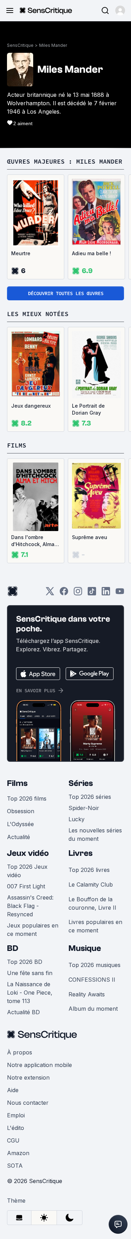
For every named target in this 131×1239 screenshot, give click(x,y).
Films (17, 783)
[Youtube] (120, 593)
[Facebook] (64, 593)
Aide (13, 1090)
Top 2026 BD (24, 961)
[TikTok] (92, 593)
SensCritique (20, 45)
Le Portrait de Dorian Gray (88, 409)
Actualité (18, 836)
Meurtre (20, 253)
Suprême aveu (89, 537)
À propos (19, 1052)
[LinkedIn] (106, 593)
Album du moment (93, 1008)
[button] (120, 10)
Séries (80, 783)
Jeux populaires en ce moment (32, 929)
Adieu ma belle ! (91, 253)
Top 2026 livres (89, 869)
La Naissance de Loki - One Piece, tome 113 (29, 992)
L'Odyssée (20, 824)
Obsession (20, 811)
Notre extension (28, 1077)
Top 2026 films (26, 798)
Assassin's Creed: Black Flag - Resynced (30, 906)
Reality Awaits (86, 994)
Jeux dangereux (31, 406)
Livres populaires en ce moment (95, 926)
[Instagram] (78, 593)
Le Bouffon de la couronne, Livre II (92, 903)
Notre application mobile (39, 1064)
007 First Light (26, 886)
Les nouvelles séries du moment (95, 834)
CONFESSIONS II (91, 979)
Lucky (76, 819)
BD (12, 948)
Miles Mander (53, 45)
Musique (84, 948)
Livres (80, 853)
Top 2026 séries (89, 796)
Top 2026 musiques (94, 964)
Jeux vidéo (28, 853)
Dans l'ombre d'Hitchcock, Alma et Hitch (32, 541)
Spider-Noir (83, 807)
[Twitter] (50, 593)
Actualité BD (23, 1012)
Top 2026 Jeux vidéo (27, 871)
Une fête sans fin (29, 972)
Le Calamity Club (90, 884)
